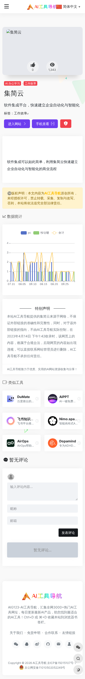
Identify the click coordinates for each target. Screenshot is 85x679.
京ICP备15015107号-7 (61, 663)
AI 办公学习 (12, 83)
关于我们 (16, 633)
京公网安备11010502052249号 (44, 667)
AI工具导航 (52, 193)
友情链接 (68, 633)
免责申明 (33, 633)
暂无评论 (18, 460)
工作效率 (30, 83)
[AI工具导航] (42, 7)
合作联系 (51, 633)
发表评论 (68, 533)
